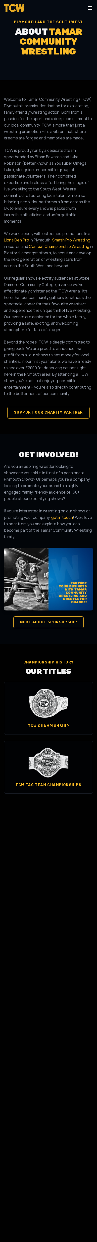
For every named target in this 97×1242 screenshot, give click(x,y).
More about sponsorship (48, 622)
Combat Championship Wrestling (59, 246)
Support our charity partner (48, 412)
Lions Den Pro (16, 240)
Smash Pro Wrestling (71, 240)
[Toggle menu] (90, 8)
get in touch (62, 517)
